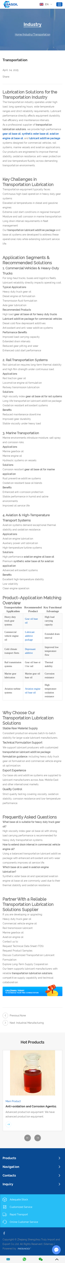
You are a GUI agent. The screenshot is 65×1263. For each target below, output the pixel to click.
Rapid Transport (19, 1214)
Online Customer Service (24, 1222)
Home (18, 34)
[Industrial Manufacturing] (5, 1023)
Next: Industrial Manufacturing (27, 1022)
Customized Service (21, 1207)
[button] (27, 1138)
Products (9, 1158)
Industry (27, 34)
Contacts (9, 1175)
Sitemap (48, 1244)
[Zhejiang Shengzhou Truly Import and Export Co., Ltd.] (11, 4)
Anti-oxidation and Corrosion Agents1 (31, 1106)
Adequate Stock (19, 1199)
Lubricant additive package (29, 636)
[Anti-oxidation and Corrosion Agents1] (32, 1073)
